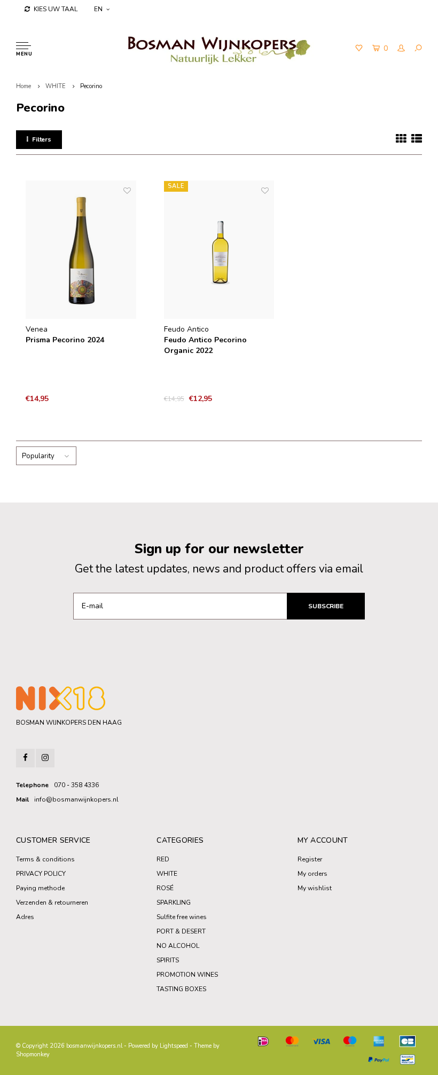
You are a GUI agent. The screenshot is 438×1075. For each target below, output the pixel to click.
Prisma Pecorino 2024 (65, 340)
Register (310, 859)
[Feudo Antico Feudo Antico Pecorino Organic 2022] (219, 250)
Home (23, 86)
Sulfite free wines (182, 917)
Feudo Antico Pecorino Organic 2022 (205, 345)
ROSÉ (165, 888)
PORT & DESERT (181, 931)
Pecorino (91, 86)
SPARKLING (174, 902)
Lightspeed (174, 1046)
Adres (25, 917)
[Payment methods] (263, 1041)
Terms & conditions (45, 859)
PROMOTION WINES (187, 974)
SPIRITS (168, 960)
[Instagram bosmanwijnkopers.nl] (45, 758)
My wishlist (315, 888)
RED (163, 859)
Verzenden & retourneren (52, 902)
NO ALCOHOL (178, 945)
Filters (41, 139)
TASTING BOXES (181, 989)
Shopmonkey (33, 1054)
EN (98, 9)
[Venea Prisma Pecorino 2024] (81, 250)
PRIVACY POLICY (41, 873)
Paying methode (40, 888)
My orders (312, 873)
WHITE (55, 86)
